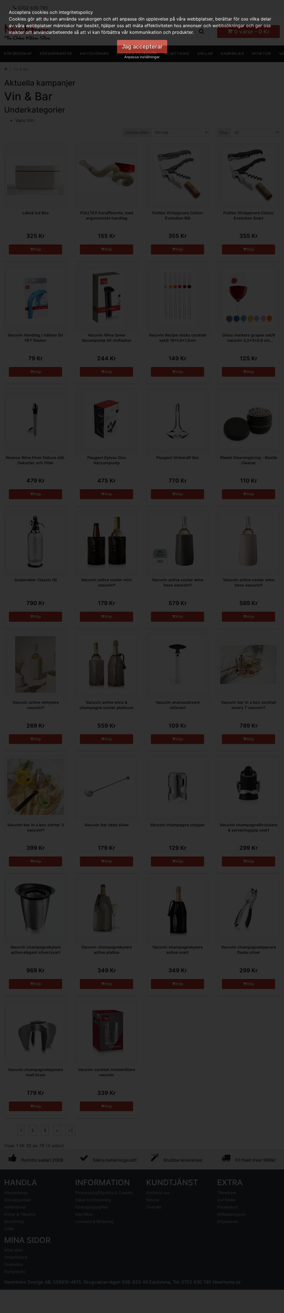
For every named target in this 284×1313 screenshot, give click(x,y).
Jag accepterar (142, 46)
